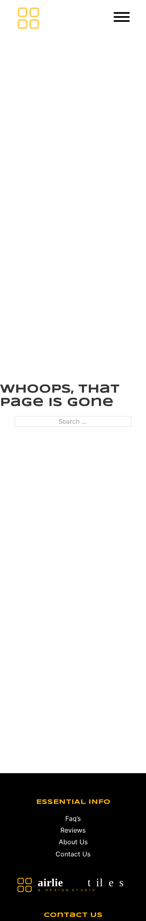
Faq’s (73, 818)
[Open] (122, 17)
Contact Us (73, 854)
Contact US (73, 915)
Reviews (73, 830)
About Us (73, 842)
